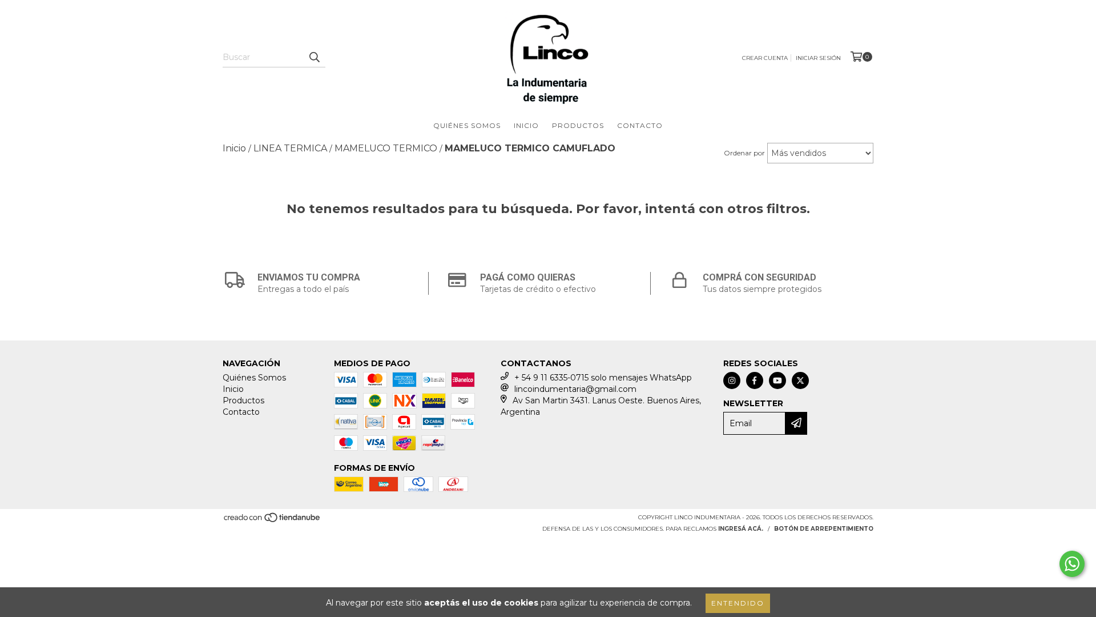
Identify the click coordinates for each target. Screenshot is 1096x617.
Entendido (737, 603)
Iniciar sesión (818, 58)
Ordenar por (744, 153)
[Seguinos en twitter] (800, 380)
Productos (578, 125)
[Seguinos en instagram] (731, 380)
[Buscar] (314, 57)
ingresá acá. (740, 528)
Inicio (526, 125)
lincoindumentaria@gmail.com (575, 389)
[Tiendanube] (273, 520)
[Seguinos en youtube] (777, 380)
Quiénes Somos (467, 125)
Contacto (640, 125)
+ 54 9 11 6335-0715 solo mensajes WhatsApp (603, 377)
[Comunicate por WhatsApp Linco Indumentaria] (1072, 564)
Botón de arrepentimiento (823, 528)
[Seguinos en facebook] (754, 380)
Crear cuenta (765, 58)
